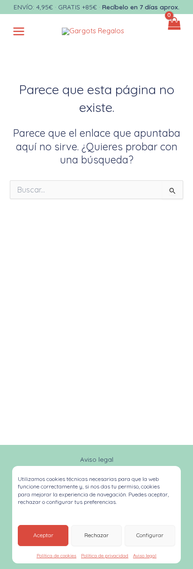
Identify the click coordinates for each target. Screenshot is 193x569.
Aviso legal (144, 556)
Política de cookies (56, 556)
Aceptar (43, 535)
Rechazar (96, 535)
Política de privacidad (104, 556)
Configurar (149, 535)
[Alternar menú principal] (18, 31)
